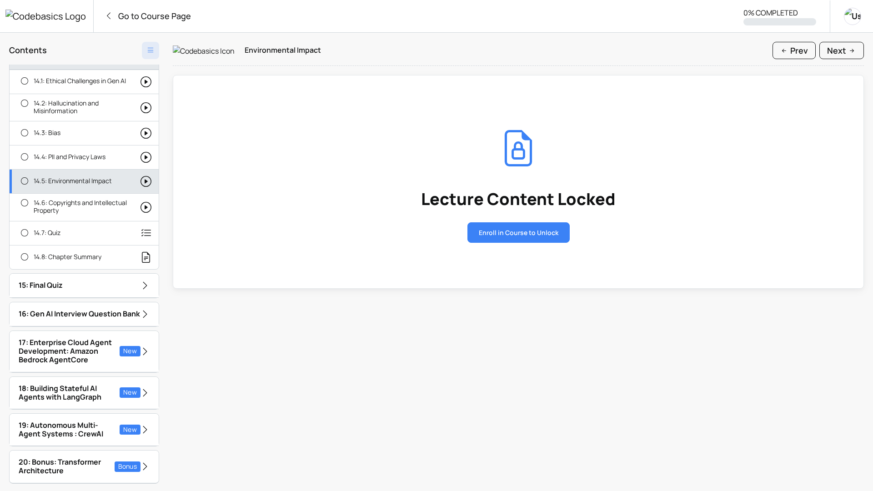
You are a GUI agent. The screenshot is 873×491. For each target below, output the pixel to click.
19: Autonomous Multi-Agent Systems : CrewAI (78, 429)
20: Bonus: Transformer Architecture (78, 466)
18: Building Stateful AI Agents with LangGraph (78, 392)
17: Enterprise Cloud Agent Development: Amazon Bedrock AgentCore (78, 351)
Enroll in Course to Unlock (518, 232)
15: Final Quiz (41, 285)
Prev (798, 50)
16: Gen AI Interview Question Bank (79, 314)
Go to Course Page (153, 15)
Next (837, 50)
